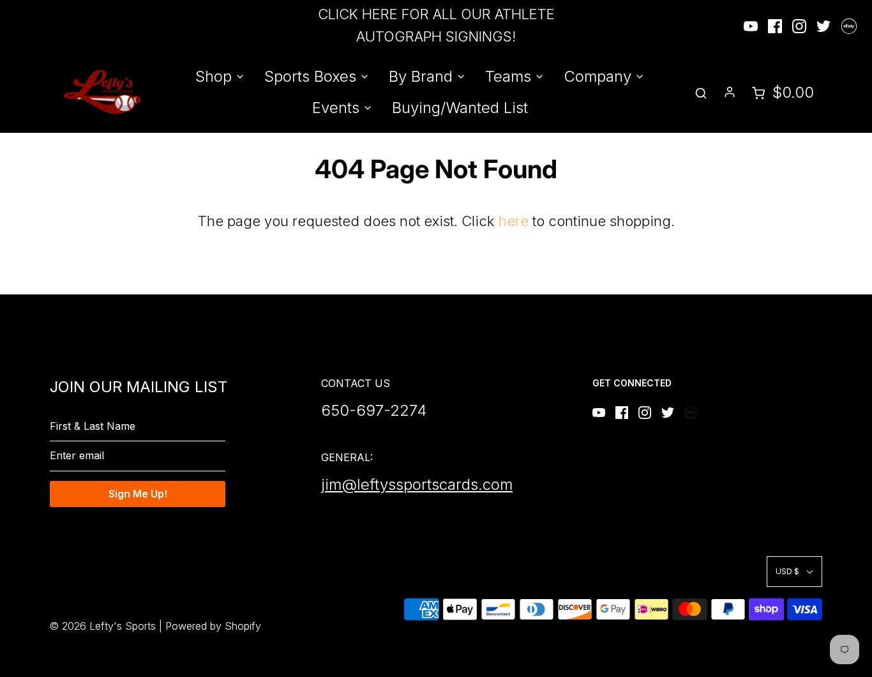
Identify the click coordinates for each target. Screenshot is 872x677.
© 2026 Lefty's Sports (103, 626)
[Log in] (729, 92)
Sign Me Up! (138, 493)
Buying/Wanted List (460, 107)
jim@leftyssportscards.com (417, 484)
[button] (794, 571)
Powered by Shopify (213, 626)
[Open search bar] (700, 92)
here (514, 221)
